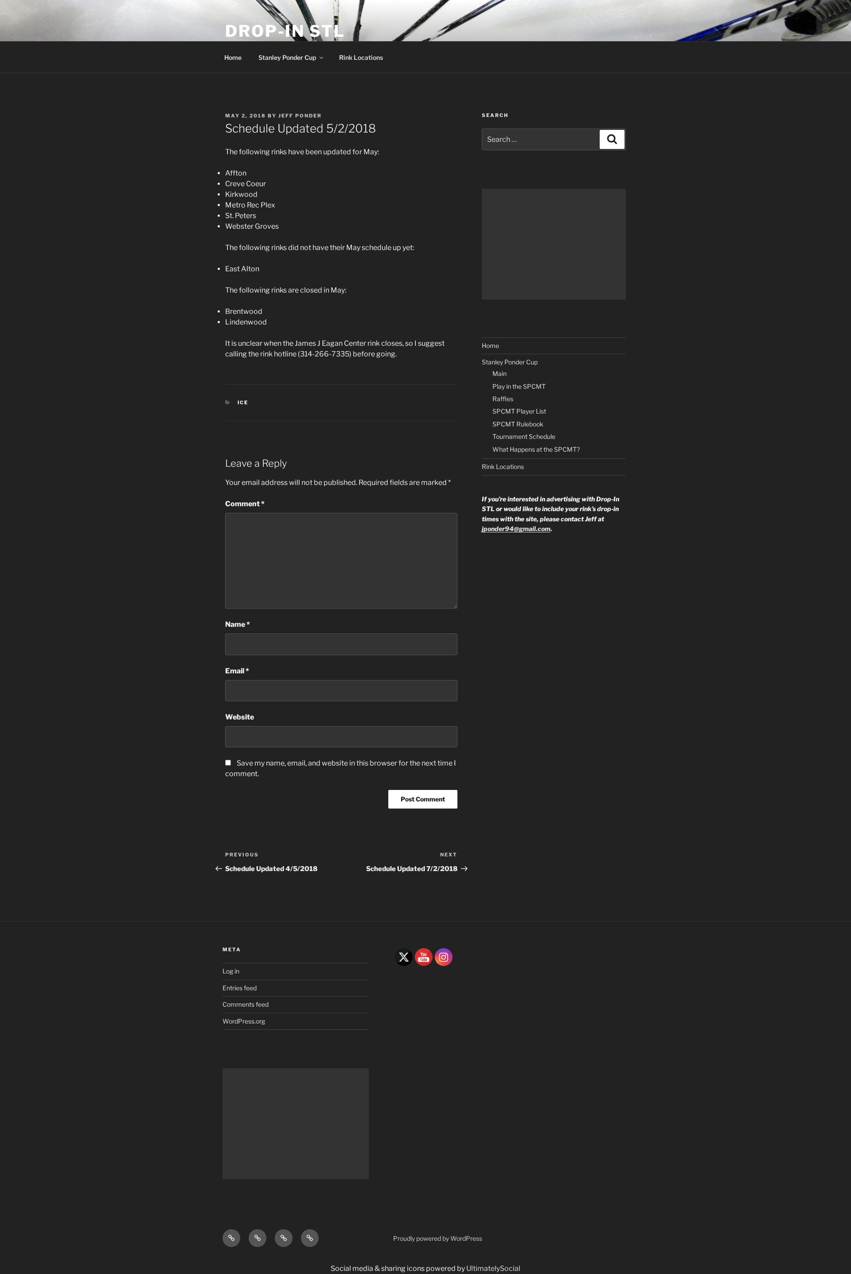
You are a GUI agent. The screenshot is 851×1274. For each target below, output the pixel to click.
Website (239, 717)
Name (237, 624)
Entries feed (240, 988)
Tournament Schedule (523, 436)
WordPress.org (244, 1021)
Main (499, 373)
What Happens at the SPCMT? (536, 449)
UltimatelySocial (493, 1268)
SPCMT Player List (519, 411)
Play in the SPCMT (519, 386)
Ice (243, 402)
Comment (245, 504)
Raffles (502, 399)
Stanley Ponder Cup (287, 57)
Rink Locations (361, 57)
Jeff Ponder (300, 116)
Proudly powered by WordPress (437, 1238)
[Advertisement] (554, 244)
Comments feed (246, 1004)
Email (237, 671)
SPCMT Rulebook (517, 424)
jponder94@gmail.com (516, 528)
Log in (231, 971)
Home (233, 57)
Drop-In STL (285, 31)
